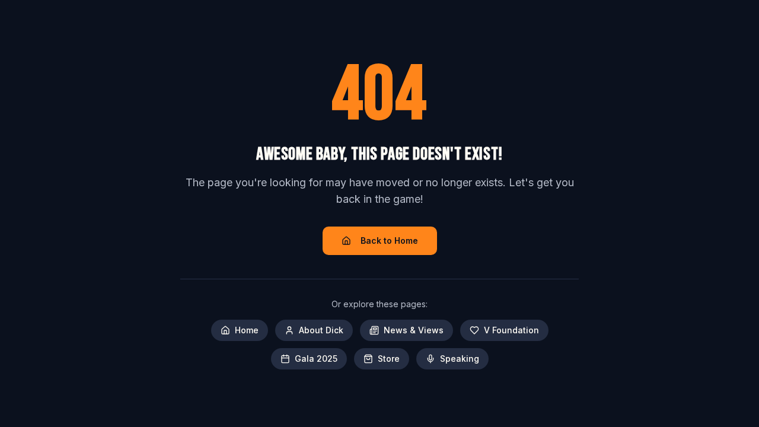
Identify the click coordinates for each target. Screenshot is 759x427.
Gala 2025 (316, 358)
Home (247, 330)
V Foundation (511, 330)
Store (389, 358)
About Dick (321, 330)
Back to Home (389, 240)
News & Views (414, 330)
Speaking (459, 358)
